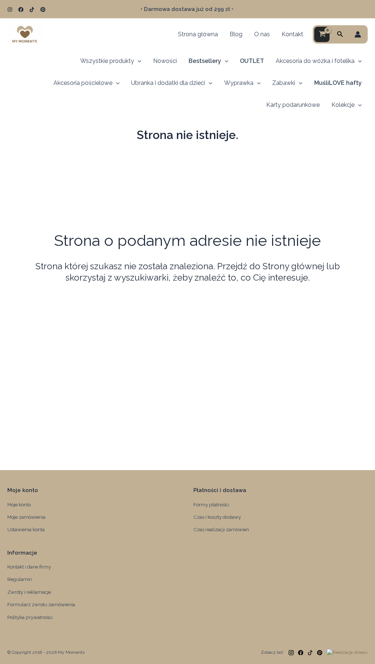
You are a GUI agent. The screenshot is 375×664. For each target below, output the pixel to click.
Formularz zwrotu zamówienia (41, 604)
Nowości (165, 60)
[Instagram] (9, 9)
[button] (340, 34)
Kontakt (292, 34)
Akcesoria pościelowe (82, 82)
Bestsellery (205, 60)
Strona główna (198, 34)
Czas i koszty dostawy (217, 517)
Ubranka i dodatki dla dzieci (168, 82)
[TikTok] (31, 9)
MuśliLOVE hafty (338, 82)
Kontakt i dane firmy (29, 567)
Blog (236, 34)
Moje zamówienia (26, 517)
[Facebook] (20, 9)
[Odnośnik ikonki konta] (357, 34)
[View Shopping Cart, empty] (322, 34)
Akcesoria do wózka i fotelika (315, 60)
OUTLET (252, 60)
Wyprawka (238, 82)
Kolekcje (342, 104)
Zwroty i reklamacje (29, 592)
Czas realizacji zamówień (221, 529)
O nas (262, 34)
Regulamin (19, 579)
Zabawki (283, 82)
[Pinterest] (42, 9)
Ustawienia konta (26, 529)
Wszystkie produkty (107, 60)
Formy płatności (211, 504)
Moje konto (19, 504)
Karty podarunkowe (293, 104)
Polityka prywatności (30, 617)
